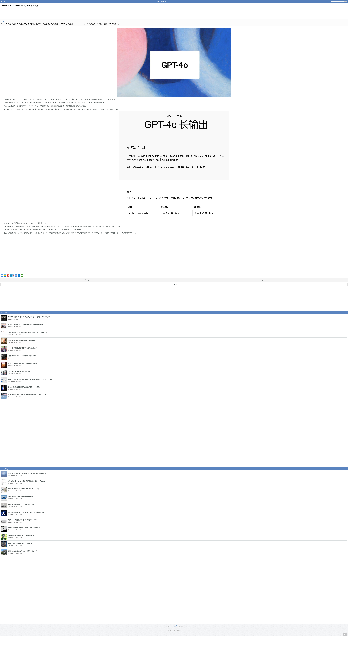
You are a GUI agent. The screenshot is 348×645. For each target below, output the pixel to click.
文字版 (167, 626)
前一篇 (87, 280)
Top (344, 634)
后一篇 (261, 280)
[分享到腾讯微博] (11, 275)
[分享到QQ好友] (13, 275)
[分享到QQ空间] (5, 275)
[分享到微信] (22, 275)
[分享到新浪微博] (8, 275)
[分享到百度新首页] (16, 275)
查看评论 (174, 284)
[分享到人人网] (19, 275)
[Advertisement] (174, 13)
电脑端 (181, 626)
